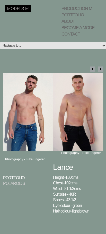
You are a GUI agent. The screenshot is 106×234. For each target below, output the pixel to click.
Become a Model (78, 27)
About (68, 21)
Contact (70, 34)
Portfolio (72, 15)
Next (100, 69)
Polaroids (14, 183)
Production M (76, 8)
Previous (92, 69)
